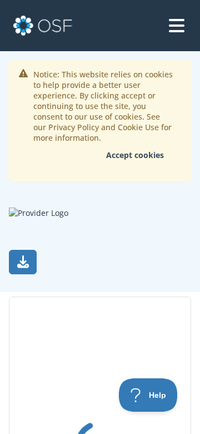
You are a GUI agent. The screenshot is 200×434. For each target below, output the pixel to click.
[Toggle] (177, 26)
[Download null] (23, 262)
